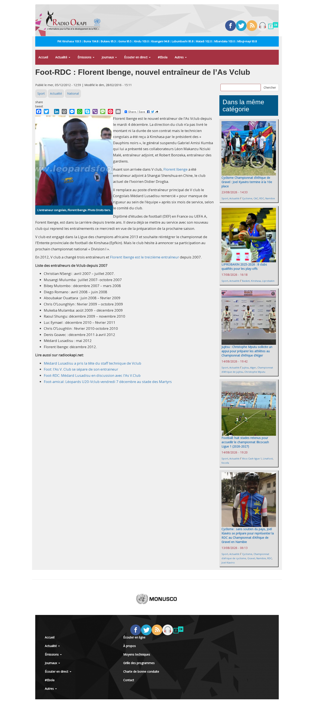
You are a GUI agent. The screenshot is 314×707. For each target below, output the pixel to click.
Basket (246, 280)
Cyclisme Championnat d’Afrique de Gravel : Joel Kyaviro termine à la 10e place (247, 182)
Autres (180, 57)
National (73, 93)
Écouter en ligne (134, 637)
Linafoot (268, 458)
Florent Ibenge (175, 169)
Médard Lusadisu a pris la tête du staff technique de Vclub (92, 363)
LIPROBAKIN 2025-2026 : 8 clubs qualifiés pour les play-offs (244, 266)
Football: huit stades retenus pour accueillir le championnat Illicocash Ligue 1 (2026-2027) (245, 442)
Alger (253, 367)
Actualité (61, 57)
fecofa (225, 462)
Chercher (270, 87)
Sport (41, 93)
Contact (128, 680)
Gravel (251, 558)
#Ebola (162, 57)
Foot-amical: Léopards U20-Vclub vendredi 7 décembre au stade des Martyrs (108, 381)
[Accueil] (75, 20)
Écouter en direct (136, 57)
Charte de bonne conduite (141, 671)
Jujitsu (245, 367)
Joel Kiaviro (228, 562)
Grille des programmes (139, 663)
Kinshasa (256, 280)
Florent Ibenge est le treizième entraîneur (144, 257)
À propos (129, 646)
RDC (261, 198)
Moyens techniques (136, 654)
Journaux (108, 57)
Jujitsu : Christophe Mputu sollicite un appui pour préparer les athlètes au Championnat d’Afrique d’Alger (247, 351)
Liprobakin (268, 280)
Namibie (270, 198)
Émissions (85, 57)
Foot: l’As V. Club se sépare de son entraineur (81, 369)
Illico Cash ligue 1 (252, 458)
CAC (256, 198)
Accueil (43, 57)
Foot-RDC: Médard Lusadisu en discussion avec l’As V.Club (92, 375)
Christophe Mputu (254, 371)
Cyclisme (247, 198)
